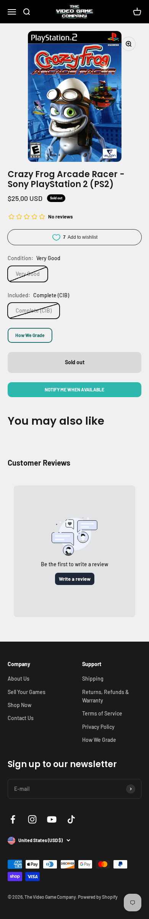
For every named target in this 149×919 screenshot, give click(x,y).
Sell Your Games (26, 692)
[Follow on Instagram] (32, 819)
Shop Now (19, 705)
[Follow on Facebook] (13, 819)
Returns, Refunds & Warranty (105, 696)
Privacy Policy (98, 726)
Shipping (93, 678)
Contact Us (21, 718)
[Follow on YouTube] (52, 819)
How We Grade (30, 335)
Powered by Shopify (98, 896)
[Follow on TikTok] (71, 819)
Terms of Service (102, 713)
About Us (18, 678)
